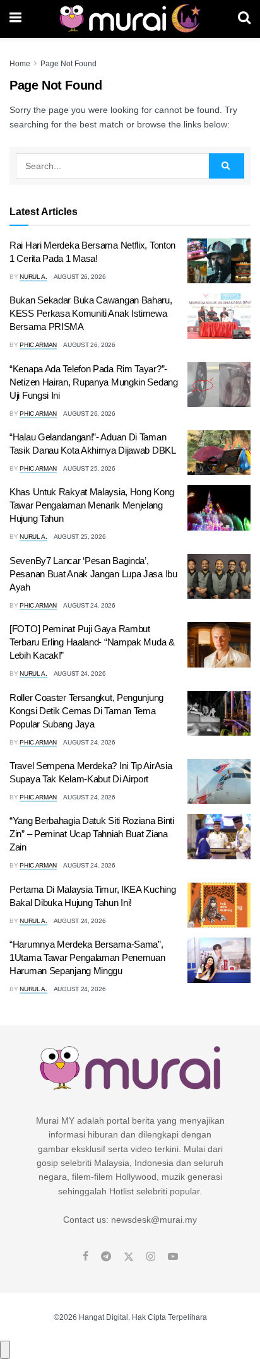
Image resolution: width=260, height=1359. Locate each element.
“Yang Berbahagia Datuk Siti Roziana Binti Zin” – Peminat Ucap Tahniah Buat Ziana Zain (91, 833)
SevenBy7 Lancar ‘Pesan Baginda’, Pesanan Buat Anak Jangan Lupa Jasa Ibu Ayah (93, 573)
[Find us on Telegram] (106, 1256)
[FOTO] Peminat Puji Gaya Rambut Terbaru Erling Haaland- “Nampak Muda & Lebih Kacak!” (92, 642)
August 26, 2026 (80, 276)
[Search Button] (244, 19)
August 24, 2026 (89, 605)
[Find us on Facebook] (85, 1256)
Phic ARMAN (38, 344)
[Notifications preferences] (5, 1349)
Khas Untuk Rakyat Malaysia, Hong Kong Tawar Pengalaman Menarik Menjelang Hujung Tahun (91, 505)
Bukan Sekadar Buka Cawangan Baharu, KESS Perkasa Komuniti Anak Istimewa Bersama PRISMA (90, 313)
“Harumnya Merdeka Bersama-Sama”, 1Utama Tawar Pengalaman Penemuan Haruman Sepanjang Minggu (87, 957)
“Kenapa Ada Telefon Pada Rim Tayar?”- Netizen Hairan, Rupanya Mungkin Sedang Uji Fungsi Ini (93, 382)
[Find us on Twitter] (129, 1256)
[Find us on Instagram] (150, 1256)
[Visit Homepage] (129, 19)
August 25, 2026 (89, 468)
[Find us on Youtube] (173, 1256)
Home (19, 63)
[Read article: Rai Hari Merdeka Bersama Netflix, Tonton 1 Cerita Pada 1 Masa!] (219, 261)
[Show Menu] (15, 19)
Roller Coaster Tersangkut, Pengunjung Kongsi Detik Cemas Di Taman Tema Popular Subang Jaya (86, 710)
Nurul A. (33, 276)
